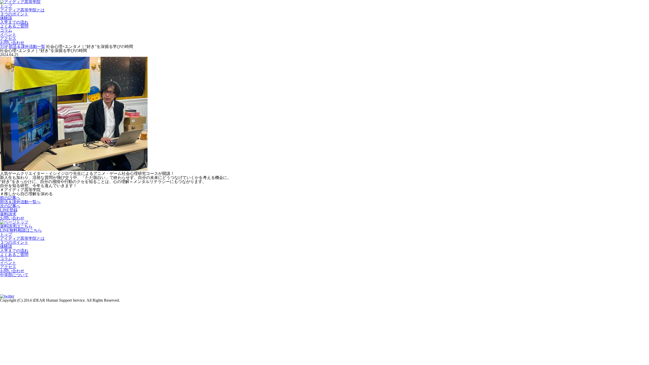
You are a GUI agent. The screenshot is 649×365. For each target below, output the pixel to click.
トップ (6, 6)
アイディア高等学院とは (22, 10)
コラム (6, 30)
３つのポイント (14, 14)
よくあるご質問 (14, 26)
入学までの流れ (14, 22)
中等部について (14, 275)
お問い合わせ (12, 42)
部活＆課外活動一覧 (27, 46)
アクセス (8, 38)
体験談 (6, 18)
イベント (8, 34)
